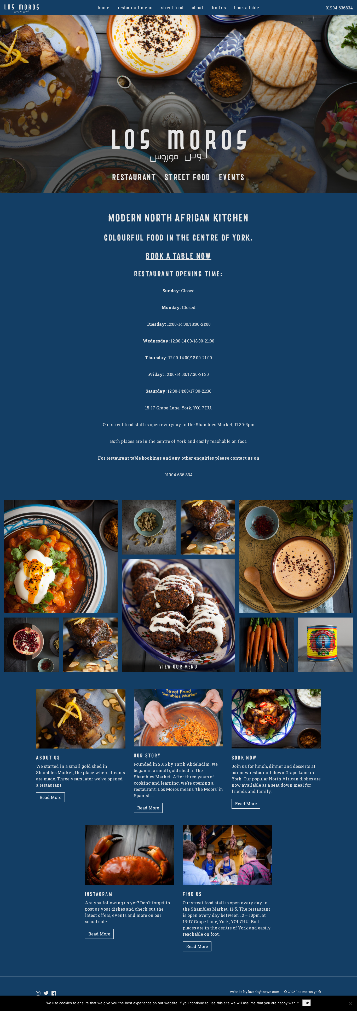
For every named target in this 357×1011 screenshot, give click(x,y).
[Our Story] (178, 720)
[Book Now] (276, 721)
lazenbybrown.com (263, 992)
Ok (306, 1003)
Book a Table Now (178, 256)
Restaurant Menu (135, 7)
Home (103, 7)
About (197, 7)
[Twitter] (46, 993)
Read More (50, 797)
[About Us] (80, 721)
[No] (350, 1003)
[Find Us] (227, 857)
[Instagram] (129, 857)
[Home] (37, 8)
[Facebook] (53, 993)
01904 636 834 (178, 474)
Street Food (172, 7)
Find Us (219, 7)
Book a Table (246, 7)
